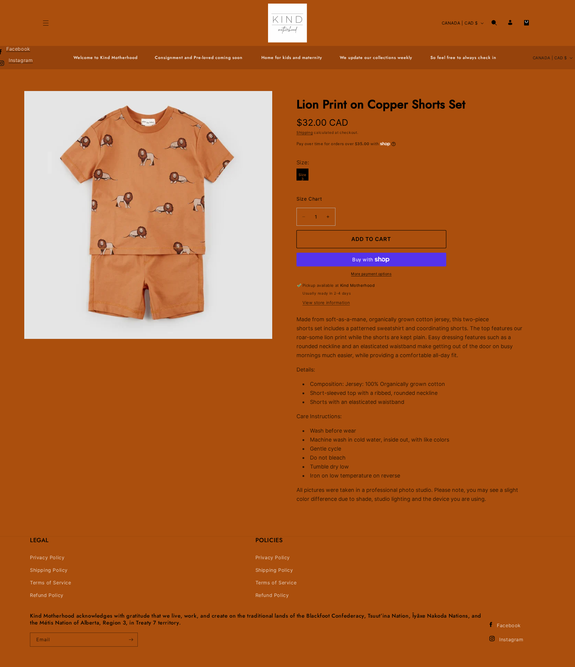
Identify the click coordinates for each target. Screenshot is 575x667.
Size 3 (302, 176)
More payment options (371, 274)
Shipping (304, 132)
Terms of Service (50, 583)
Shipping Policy (49, 570)
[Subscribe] (130, 640)
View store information (326, 302)
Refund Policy (46, 595)
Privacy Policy (47, 557)
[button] (494, 22)
